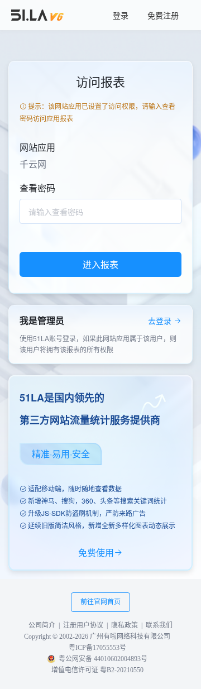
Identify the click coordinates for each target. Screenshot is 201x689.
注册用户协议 (83, 625)
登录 (120, 15)
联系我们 (159, 625)
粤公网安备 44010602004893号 (103, 659)
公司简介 (41, 625)
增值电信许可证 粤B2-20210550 (97, 670)
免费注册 (163, 15)
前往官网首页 (100, 602)
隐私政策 (124, 625)
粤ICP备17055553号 (97, 648)
